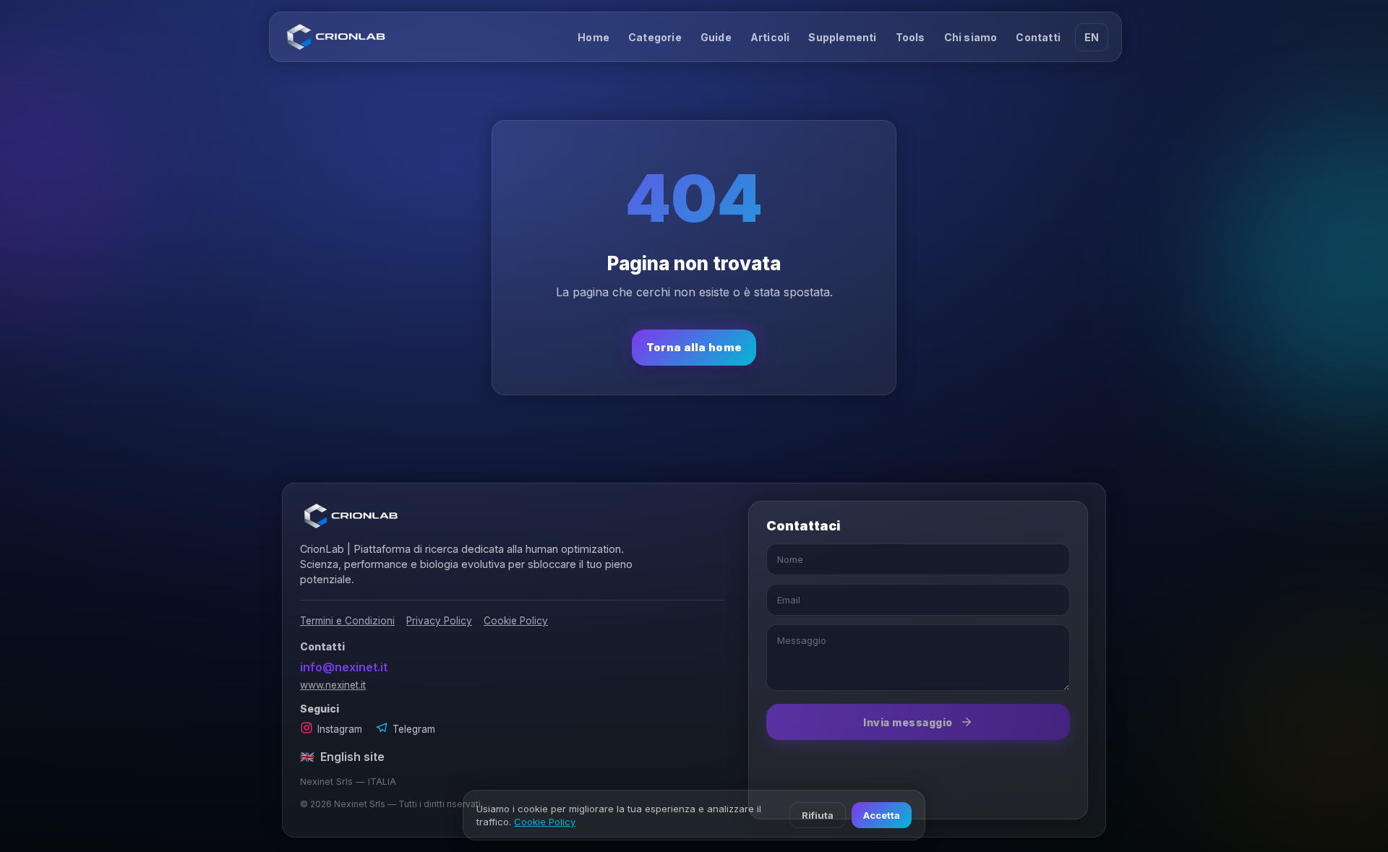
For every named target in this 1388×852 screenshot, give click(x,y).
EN (1091, 37)
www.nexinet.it (333, 685)
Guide (716, 37)
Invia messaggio (908, 722)
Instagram (339, 729)
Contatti (1038, 37)
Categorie (655, 37)
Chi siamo (971, 37)
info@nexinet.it (343, 667)
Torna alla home (694, 347)
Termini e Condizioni (347, 621)
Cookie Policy (516, 621)
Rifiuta (818, 815)
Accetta (881, 815)
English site (342, 756)
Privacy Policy (439, 621)
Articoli (770, 37)
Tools (910, 37)
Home (593, 37)
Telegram (414, 729)
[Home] (336, 37)
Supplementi (842, 37)
